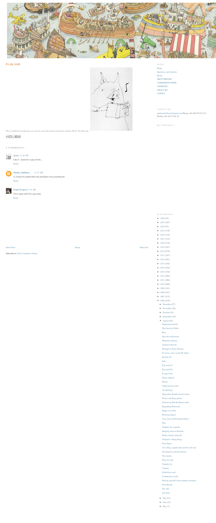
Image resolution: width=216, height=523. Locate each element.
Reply (16, 163)
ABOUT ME (162, 89)
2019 (162, 247)
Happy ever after (169, 410)
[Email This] (7, 136)
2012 (162, 275)
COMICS (161, 93)
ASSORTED (162, 86)
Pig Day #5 (167, 357)
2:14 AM (32, 189)
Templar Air (167, 464)
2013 (162, 271)
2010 (162, 284)
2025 (162, 222)
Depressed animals (170, 324)
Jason (16, 155)
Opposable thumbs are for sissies (176, 394)
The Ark (165, 488)
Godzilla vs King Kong (172, 439)
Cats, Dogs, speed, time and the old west (179, 447)
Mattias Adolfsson (21, 172)
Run (164, 332)
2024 (162, 226)
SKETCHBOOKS (164, 79)
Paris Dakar (167, 443)
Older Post (144, 247)
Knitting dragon (169, 414)
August (166, 320)
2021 (162, 238)
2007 (162, 296)
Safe (164, 361)
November (167, 308)
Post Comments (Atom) (27, 253)
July (165, 498)
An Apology (167, 389)
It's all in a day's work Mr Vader (175, 352)
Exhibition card (169, 472)
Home (77, 247)
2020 (162, 242)
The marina (167, 455)
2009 (162, 288)
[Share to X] (13, 136)
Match (165, 381)
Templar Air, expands (171, 427)
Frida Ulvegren (20, 189)
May (165, 506)
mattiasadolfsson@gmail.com (169, 113)
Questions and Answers (167, 71)
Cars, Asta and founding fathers (175, 418)
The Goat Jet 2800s (170, 328)
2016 (162, 259)
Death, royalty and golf (172, 435)
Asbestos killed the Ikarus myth (175, 402)
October (166, 312)
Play (164, 422)
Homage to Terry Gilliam (172, 348)
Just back (166, 492)
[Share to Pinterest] (19, 136)
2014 (162, 267)
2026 (162, 218)
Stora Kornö (167, 484)
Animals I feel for (169, 344)
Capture (165, 468)
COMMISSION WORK (166, 82)
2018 (162, 251)
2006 (162, 300)
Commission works (170, 476)
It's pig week (167, 373)
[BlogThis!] (10, 136)
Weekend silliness (169, 340)
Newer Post (10, 247)
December (167, 304)
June (165, 502)
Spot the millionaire (170, 336)
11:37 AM (38, 172)
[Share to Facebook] (16, 136)
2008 (162, 292)
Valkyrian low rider (170, 385)
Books (160, 75)
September (167, 316)
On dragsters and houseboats (174, 451)
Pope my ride (167, 459)
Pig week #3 (167, 365)
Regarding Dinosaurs (171, 406)
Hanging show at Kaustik (173, 431)
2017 (162, 255)
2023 (162, 230)
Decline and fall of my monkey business (179, 480)
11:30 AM (24, 155)
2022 (162, 234)
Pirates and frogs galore (172, 398)
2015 (162, 263)
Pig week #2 (167, 369)
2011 (162, 280)
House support (168, 377)
